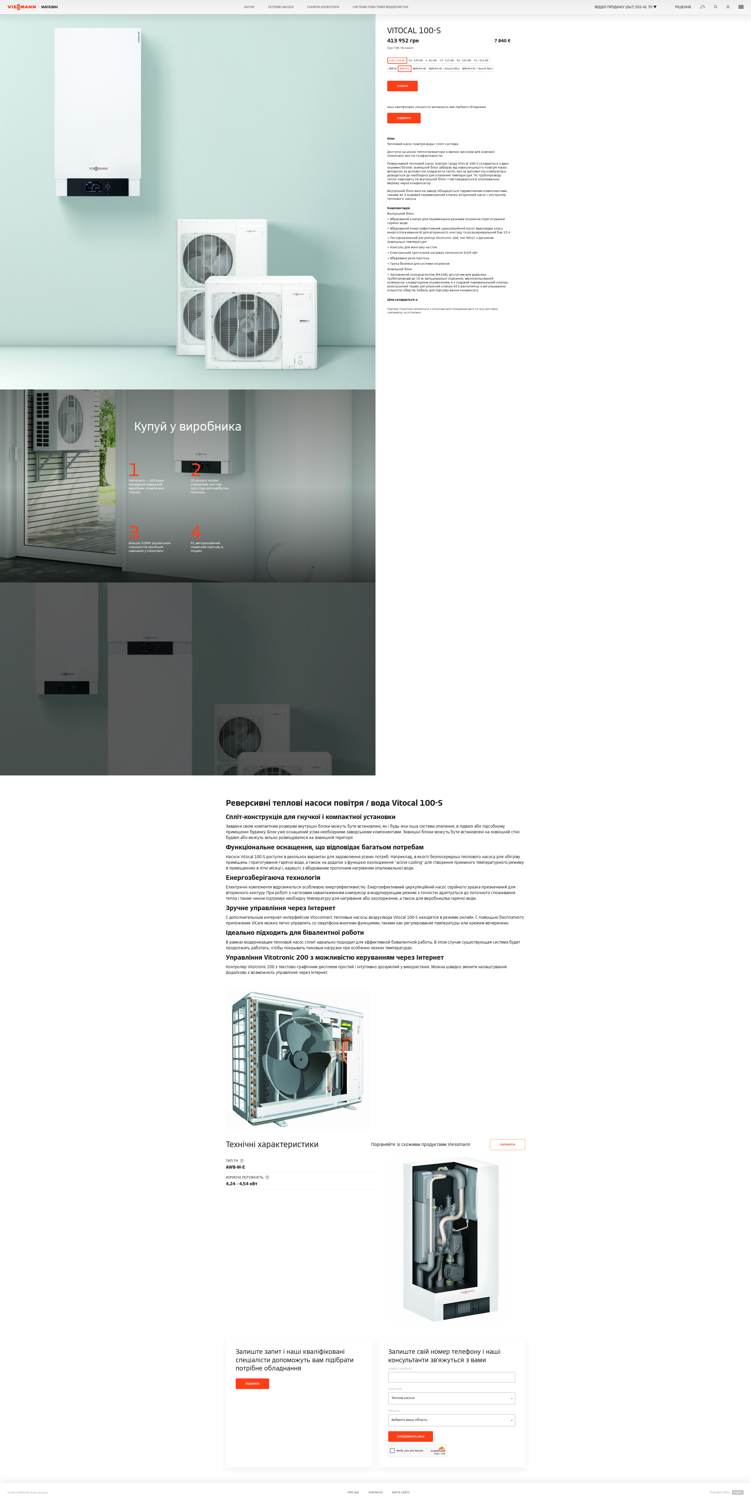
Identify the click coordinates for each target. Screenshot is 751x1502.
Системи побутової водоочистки (380, 7)
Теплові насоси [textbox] (403, 1398)
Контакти (376, 1492)
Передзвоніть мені (410, 1436)
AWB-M (392, 68)
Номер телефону (400, 1368)
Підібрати (404, 118)
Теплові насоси (281, 7)
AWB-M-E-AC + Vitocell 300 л (477, 68)
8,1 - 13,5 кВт (464, 60)
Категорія (395, 1388)
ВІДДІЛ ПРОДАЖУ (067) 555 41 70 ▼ (626, 7)
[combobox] (452, 1398)
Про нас (353, 1492)
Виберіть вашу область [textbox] (409, 1420)
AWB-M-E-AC (419, 68)
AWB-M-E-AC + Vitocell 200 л (444, 68)
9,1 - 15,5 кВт (481, 60)
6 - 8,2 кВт (431, 60)
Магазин (49, 7)
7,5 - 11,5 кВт (447, 60)
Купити (402, 86)
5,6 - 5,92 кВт (416, 60)
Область (394, 1410)
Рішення (683, 7)
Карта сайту (401, 1492)
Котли (249, 7)
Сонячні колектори (323, 7)
